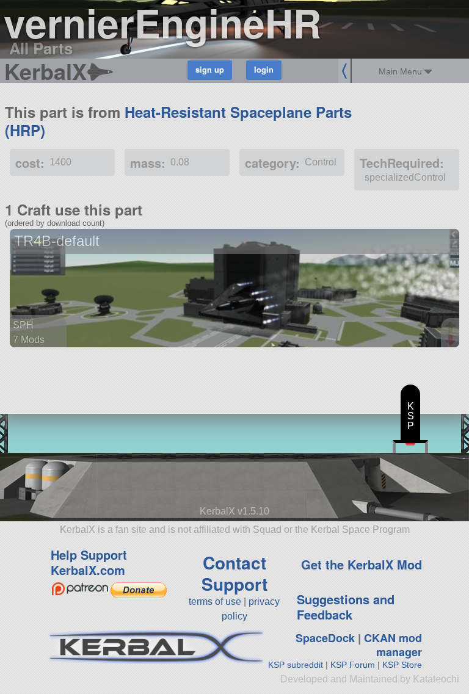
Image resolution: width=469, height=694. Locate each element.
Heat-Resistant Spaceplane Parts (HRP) (178, 120)
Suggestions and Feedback (345, 606)
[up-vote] (452, 328)
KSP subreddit (295, 665)
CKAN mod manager (393, 645)
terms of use (215, 601)
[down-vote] (452, 340)
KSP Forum (352, 665)
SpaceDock (325, 638)
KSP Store (402, 665)
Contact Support (234, 573)
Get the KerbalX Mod (361, 564)
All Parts (41, 48)
